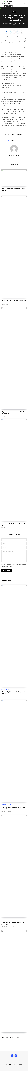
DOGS (14, 11)
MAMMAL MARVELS (5, 689)
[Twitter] (10, 31)
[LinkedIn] (17, 31)
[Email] (21, 31)
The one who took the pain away (10, 1037)
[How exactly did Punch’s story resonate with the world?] (14, 247)
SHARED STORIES (5, 1035)
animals (7, 134)
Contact (18, 1060)
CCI (13, 134)
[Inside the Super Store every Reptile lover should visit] (14, 866)
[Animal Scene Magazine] (9, 4)
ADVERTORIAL (4, 919)
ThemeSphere (11, 1064)
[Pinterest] (14, 31)
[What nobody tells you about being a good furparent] (14, 751)
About (9, 1060)
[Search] (24, 3)
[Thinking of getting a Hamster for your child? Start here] (14, 177)
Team (13, 1060)
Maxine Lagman (8, 23)
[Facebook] (6, 31)
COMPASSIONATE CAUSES (6, 804)
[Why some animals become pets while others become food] (14, 358)
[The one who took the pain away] (14, 981)
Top (14, 1068)
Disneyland (20, 134)
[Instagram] (16, 1055)
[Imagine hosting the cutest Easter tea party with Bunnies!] (14, 470)
